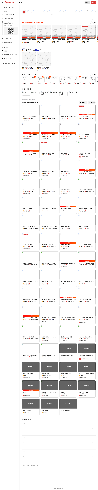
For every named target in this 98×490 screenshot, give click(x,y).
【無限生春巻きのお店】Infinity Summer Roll (86, 337)
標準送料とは (25, 99)
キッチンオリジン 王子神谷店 (68, 135)
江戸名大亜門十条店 (65, 245)
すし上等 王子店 (83, 117)
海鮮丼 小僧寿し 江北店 (85, 208)
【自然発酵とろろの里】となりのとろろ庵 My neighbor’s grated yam (68, 338)
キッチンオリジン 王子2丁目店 (49, 135)
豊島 (34, 465)
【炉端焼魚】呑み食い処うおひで (86, 356)
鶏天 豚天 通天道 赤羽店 (68, 281)
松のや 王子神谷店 (65, 410)
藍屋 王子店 (64, 153)
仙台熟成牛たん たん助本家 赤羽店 (49, 209)
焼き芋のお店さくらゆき (48, 190)
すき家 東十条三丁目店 (48, 153)
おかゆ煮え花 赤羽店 (66, 208)
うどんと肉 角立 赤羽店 (85, 172)
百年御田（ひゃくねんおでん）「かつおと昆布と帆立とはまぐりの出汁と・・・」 (30, 356)
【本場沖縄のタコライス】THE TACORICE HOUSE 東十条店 (68, 356)
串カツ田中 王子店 (28, 374)
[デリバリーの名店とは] (41, 50)
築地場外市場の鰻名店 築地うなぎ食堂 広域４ (30, 337)
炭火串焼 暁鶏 (45, 374)
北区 (31, 465)
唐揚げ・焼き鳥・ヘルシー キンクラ (68, 374)
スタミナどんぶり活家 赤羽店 (68, 318)
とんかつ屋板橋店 (27, 263)
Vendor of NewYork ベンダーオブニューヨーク (30, 282)
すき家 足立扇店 (27, 245)
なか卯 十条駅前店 (84, 135)
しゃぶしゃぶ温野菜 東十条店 (86, 374)
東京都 (28, 465)
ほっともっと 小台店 (28, 190)
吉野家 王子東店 (83, 226)
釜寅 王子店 (45, 117)
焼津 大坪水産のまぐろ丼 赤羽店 (49, 264)
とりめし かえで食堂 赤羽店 (86, 263)
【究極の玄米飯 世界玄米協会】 (68, 264)
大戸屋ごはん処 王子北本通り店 (68, 117)
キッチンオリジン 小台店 (29, 153)
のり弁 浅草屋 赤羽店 (85, 245)
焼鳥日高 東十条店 (47, 281)
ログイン (87, 2)
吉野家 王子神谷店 (65, 226)
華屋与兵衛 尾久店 (65, 190)
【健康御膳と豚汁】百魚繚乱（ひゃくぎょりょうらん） (86, 318)
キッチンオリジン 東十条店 (30, 135)
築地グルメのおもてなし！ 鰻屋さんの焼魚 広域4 (86, 282)
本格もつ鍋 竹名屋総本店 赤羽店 (49, 300)
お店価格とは (32, 99)
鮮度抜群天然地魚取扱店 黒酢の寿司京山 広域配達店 (68, 300)
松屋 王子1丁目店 (83, 392)
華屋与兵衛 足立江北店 (48, 172)
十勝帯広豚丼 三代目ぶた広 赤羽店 (86, 190)
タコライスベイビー (65, 172)
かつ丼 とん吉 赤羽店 (29, 226)
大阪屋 (62, 392)
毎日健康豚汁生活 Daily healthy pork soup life (49, 337)
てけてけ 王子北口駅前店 (85, 299)
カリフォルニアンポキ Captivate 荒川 (49, 356)
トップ (24, 465)
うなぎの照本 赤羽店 (47, 245)
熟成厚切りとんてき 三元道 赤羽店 (30, 300)
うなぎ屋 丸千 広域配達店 (49, 318)
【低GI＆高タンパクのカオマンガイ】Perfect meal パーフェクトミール (30, 173)
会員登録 (93, 2)
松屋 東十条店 (27, 410)
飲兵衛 (24, 392)
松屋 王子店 (45, 410)
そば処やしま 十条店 (84, 153)
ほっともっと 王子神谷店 (29, 117)
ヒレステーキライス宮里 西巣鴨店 (49, 393)
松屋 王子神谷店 (27, 208)
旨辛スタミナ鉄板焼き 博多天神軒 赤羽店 (30, 318)
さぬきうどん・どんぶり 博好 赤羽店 (50, 227)
